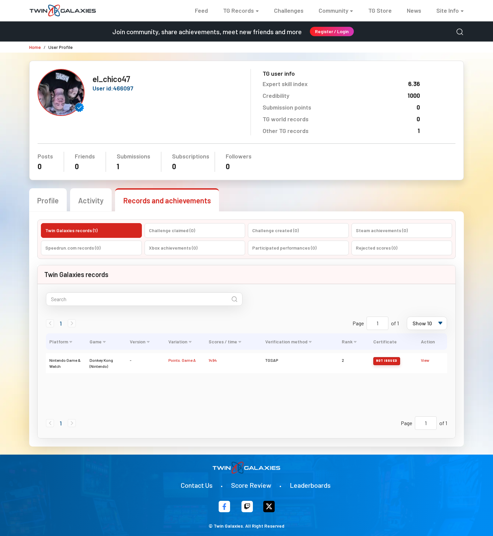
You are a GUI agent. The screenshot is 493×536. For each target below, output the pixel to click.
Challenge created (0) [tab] (275, 230)
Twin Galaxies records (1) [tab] (71, 230)
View (425, 360)
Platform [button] (58, 341)
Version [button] (138, 341)
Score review (251, 485)
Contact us (197, 485)
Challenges (289, 10)
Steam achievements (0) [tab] (382, 230)
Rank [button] (347, 341)
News (414, 10)
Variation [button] (177, 341)
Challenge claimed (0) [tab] (172, 230)
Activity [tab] (91, 200)
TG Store (380, 10)
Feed (201, 10)
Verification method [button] (286, 341)
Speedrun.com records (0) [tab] (73, 248)
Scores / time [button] (223, 341)
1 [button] (61, 323)
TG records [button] (238, 10)
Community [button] (333, 10)
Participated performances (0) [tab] (284, 248)
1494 (213, 360)
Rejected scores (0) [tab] (376, 248)
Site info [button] (447, 10)
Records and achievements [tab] (167, 200)
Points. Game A (182, 360)
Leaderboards (310, 485)
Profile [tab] (48, 200)
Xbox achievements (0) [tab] (173, 248)
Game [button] (96, 341)
